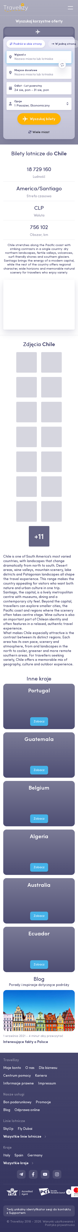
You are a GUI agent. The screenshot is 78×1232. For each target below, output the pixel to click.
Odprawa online (27, 1109)
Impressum (47, 1083)
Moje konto (12, 1067)
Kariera (41, 1075)
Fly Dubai (25, 1128)
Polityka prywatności (60, 1225)
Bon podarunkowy (17, 1102)
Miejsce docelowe (25, 70)
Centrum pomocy (17, 1075)
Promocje (43, 1102)
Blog (6, 1109)
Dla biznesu (48, 1067)
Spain (19, 1155)
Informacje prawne (18, 1083)
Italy (6, 1155)
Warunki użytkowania (58, 1221)
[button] (69, 1192)
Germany (35, 1155)
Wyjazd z (20, 54)
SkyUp (8, 1128)
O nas (29, 1067)
